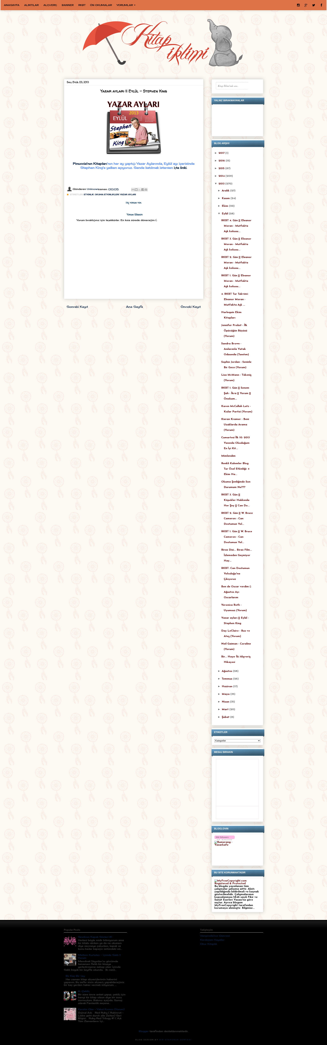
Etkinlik (89, 194)
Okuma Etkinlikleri (107, 194)
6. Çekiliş (84, 991)
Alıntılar (31, 5)
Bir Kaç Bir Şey (75, 975)
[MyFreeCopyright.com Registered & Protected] (237, 883)
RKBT (81, 5)
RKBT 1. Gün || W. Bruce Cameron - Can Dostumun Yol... (236, 537)
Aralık (226, 190)
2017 (222, 153)
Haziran (227, 686)
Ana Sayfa (134, 306)
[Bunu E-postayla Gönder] (133, 189)
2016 (222, 160)
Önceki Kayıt (191, 306)
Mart (225, 709)
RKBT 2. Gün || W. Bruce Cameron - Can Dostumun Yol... (237, 518)
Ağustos (227, 671)
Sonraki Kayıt (77, 306)
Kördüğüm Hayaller (212, 939)
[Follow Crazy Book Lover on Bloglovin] (224, 839)
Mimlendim (228, 456)
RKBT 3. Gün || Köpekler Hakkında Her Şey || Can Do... (235, 500)
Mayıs (226, 694)
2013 (222, 183)
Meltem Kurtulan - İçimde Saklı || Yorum (99, 956)
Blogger (144, 1031)
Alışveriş (50, 5)
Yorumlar (125, 5)
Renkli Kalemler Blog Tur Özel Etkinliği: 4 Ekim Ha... (235, 469)
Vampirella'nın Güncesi (215, 935)
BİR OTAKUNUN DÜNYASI (175, 1040)
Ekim (225, 206)
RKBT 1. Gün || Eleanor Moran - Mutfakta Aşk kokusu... (236, 281)
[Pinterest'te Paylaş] (146, 189)
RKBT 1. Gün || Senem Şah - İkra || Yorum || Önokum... (236, 393)
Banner (68, 5)
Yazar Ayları (128, 194)
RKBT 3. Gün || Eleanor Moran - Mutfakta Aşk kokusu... (236, 244)
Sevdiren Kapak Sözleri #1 (95, 936)
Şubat (226, 717)
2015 (222, 168)
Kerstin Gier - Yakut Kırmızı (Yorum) (101, 1009)
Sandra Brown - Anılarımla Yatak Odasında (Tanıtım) (235, 349)
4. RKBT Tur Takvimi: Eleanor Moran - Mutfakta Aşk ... (234, 299)
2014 (222, 176)
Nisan (226, 701)
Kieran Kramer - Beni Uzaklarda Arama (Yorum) (235, 424)
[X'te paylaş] (139, 189)
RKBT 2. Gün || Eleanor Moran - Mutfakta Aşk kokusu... (236, 263)
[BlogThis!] (136, 189)
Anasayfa (11, 5)
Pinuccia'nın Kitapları (90, 163)
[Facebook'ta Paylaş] (142, 189)
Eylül (225, 213)
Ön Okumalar (101, 5)
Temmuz (227, 678)
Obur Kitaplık (208, 943)
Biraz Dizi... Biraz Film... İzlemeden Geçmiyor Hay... (236, 555)
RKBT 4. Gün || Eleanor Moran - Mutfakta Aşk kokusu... (236, 226)
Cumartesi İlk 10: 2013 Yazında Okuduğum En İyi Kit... (235, 443)
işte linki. (180, 167)
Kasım (226, 198)
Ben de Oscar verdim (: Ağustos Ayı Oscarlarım (236, 592)
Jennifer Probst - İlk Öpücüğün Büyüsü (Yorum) (234, 331)
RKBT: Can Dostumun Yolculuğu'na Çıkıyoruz (235, 574)
